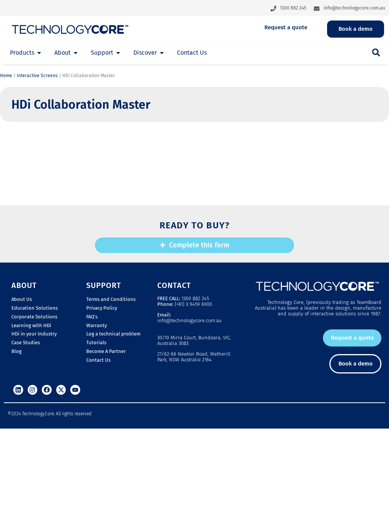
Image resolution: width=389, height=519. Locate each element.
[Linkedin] (18, 390)
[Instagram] (33, 390)
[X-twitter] (61, 390)
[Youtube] (75, 390)
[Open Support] (118, 52)
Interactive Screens (37, 75)
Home (6, 75)
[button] (376, 52)
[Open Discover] (162, 52)
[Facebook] (47, 390)
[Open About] (76, 52)
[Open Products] (39, 52)
